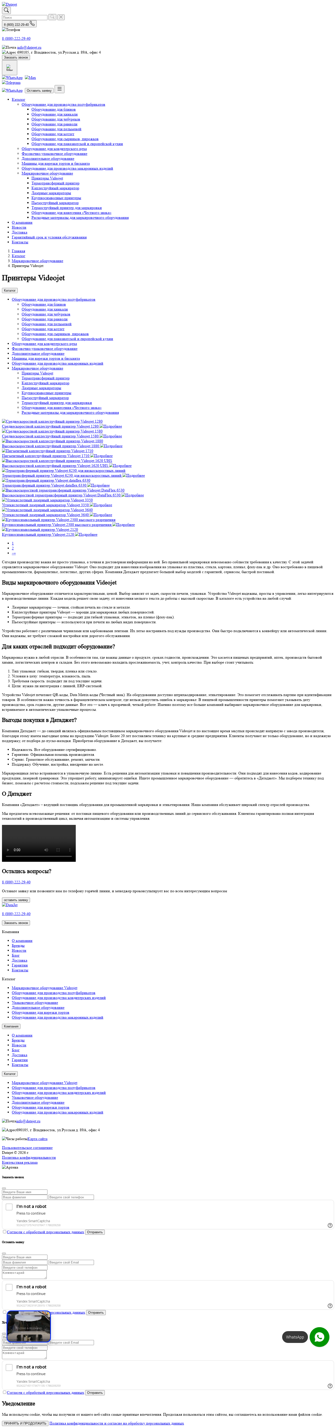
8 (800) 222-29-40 (16, 38)
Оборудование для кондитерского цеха (54, 148)
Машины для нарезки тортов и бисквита (56, 163)
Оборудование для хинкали (54, 114)
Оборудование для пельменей (56, 129)
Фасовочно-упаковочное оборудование (54, 153)
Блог (16, 955)
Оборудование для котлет (52, 134)
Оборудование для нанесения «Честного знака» (71, 212)
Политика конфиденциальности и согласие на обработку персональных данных (116, 1423)
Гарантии (20, 965)
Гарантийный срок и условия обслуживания (49, 237)
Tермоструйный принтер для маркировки (66, 207)
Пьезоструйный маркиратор (55, 202)
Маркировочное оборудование (47, 173)
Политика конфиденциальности (29, 1157)
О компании (22, 222)
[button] (53, 299)
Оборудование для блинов (53, 109)
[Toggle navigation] (59, 89)
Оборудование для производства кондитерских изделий (59, 997)
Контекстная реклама (20, 1162)
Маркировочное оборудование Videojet (44, 987)
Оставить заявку (39, 90)
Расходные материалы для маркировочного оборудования (80, 217)
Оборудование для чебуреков (55, 119)
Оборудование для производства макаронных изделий (67, 168)
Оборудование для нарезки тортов (40, 1012)
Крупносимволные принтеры (56, 197)
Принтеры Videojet (47, 178)
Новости (19, 227)
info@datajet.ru (29, 47)
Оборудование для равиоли (54, 124)
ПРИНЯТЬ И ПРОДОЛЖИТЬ (25, 1423)
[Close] (4, 1188)
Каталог (18, 99)
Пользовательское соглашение (27, 1147)
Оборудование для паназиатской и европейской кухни (77, 143)
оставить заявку (16, 900)
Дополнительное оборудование (48, 158)
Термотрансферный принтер (55, 183)
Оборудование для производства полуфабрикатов (63, 104)
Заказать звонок (16, 57)
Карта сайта (37, 1138)
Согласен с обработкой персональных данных (45, 1232)
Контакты (20, 242)
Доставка (19, 232)
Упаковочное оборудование (35, 1002)
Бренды (18, 945)
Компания (11, 1026)
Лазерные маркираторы (51, 193)
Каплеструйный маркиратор (55, 188)
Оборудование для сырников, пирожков (65, 138)
